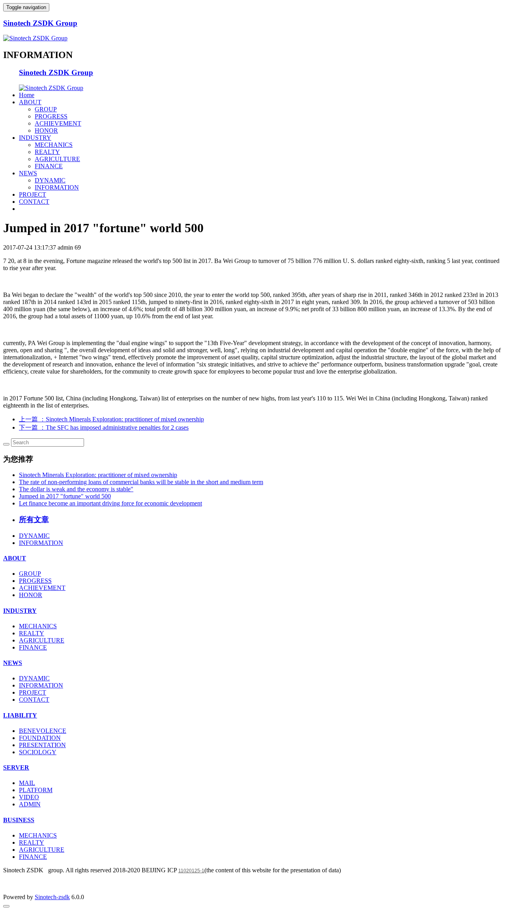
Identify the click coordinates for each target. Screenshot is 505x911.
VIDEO (29, 797)
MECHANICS (54, 144)
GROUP (46, 109)
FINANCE (49, 166)
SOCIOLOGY (37, 752)
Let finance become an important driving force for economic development (110, 503)
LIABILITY (20, 715)
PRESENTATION (42, 745)
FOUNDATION (40, 737)
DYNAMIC (50, 180)
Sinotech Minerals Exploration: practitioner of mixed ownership (98, 474)
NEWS (28, 173)
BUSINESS (18, 820)
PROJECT (32, 194)
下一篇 (104, 427)
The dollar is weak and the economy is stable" (76, 489)
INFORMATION (57, 187)
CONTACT (34, 201)
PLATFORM (35, 790)
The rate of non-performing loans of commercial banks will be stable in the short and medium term (141, 482)
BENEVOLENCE (42, 730)
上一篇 (111, 419)
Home (26, 95)
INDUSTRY (35, 137)
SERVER (16, 767)
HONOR (46, 130)
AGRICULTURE (57, 159)
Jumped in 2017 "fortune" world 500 (65, 496)
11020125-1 (191, 870)
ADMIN (30, 804)
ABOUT (30, 102)
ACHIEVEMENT (58, 123)
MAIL (27, 783)
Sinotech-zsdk (52, 897)
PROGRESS (51, 116)
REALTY (47, 151)
